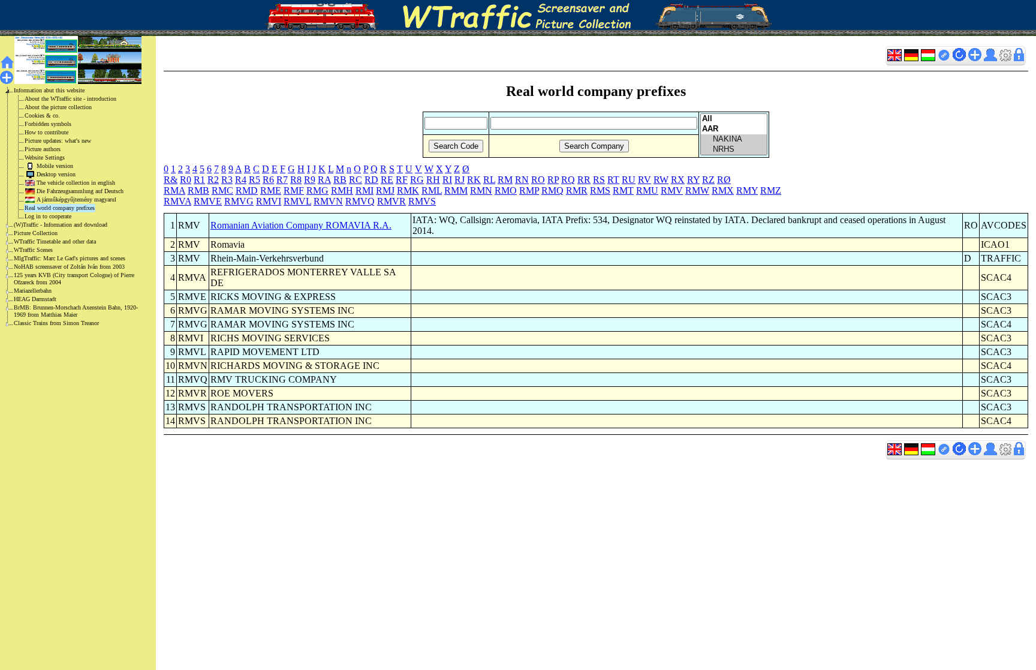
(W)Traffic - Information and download (60, 224)
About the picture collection (58, 107)
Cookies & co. (42, 115)
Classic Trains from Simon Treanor (56, 323)
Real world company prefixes (60, 208)
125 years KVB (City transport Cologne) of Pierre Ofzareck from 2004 (74, 279)
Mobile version (55, 166)
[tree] (68, 207)
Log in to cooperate (48, 216)
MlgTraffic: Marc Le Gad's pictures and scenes (69, 258)
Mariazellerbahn (33, 290)
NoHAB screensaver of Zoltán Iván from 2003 (69, 266)
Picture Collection (36, 233)
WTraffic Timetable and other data (55, 241)
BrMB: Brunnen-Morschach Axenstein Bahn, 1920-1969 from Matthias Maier (76, 311)
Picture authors (43, 149)
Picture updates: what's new (58, 140)
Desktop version (56, 174)
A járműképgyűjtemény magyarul (76, 199)
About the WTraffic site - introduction (70, 98)
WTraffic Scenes (33, 250)
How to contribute (46, 132)
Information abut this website (49, 90)
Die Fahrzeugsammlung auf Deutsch (80, 191)
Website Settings (45, 157)
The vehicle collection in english (76, 182)
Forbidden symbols (48, 124)
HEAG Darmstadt (35, 299)
